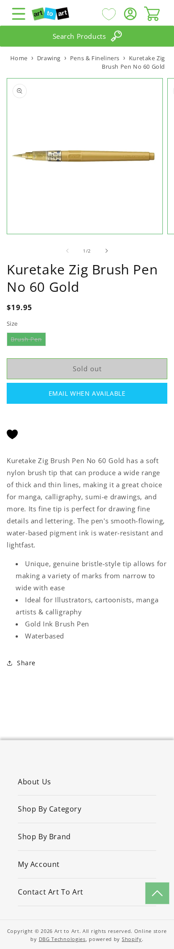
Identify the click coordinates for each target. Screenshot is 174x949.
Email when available (87, 393)
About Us (34, 782)
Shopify (132, 939)
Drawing (49, 58)
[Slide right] (106, 251)
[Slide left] (67, 251)
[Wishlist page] (109, 14)
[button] (18, 14)
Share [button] (26, 663)
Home (19, 58)
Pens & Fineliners (95, 58)
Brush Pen (28, 340)
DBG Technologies (62, 939)
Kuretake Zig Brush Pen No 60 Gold (133, 62)
